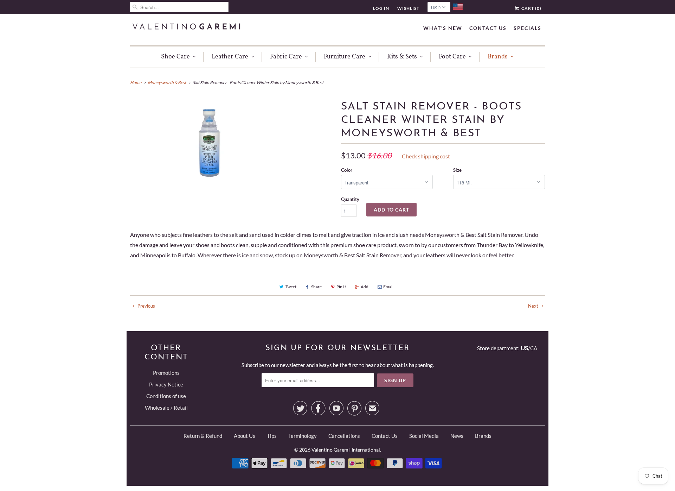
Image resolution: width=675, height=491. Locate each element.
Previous (145, 306)
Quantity (350, 199)
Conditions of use (166, 396)
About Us (244, 436)
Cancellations (344, 436)
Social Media (424, 436)
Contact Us (488, 28)
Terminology (302, 436)
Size (457, 170)
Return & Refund (203, 436)
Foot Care (452, 56)
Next (533, 306)
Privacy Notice (166, 384)
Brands (498, 56)
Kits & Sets (402, 56)
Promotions (166, 373)
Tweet (290, 286)
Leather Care (230, 56)
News (456, 436)
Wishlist (408, 8)
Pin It (341, 286)
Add (364, 286)
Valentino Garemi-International (345, 450)
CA (533, 348)
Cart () (530, 8)
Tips (272, 436)
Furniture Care (344, 56)
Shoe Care (175, 56)
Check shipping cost (426, 156)
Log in (381, 8)
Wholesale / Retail (166, 407)
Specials (527, 28)
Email (388, 286)
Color (346, 170)
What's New (442, 28)
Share (316, 286)
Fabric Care (286, 56)
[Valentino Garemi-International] (186, 27)
